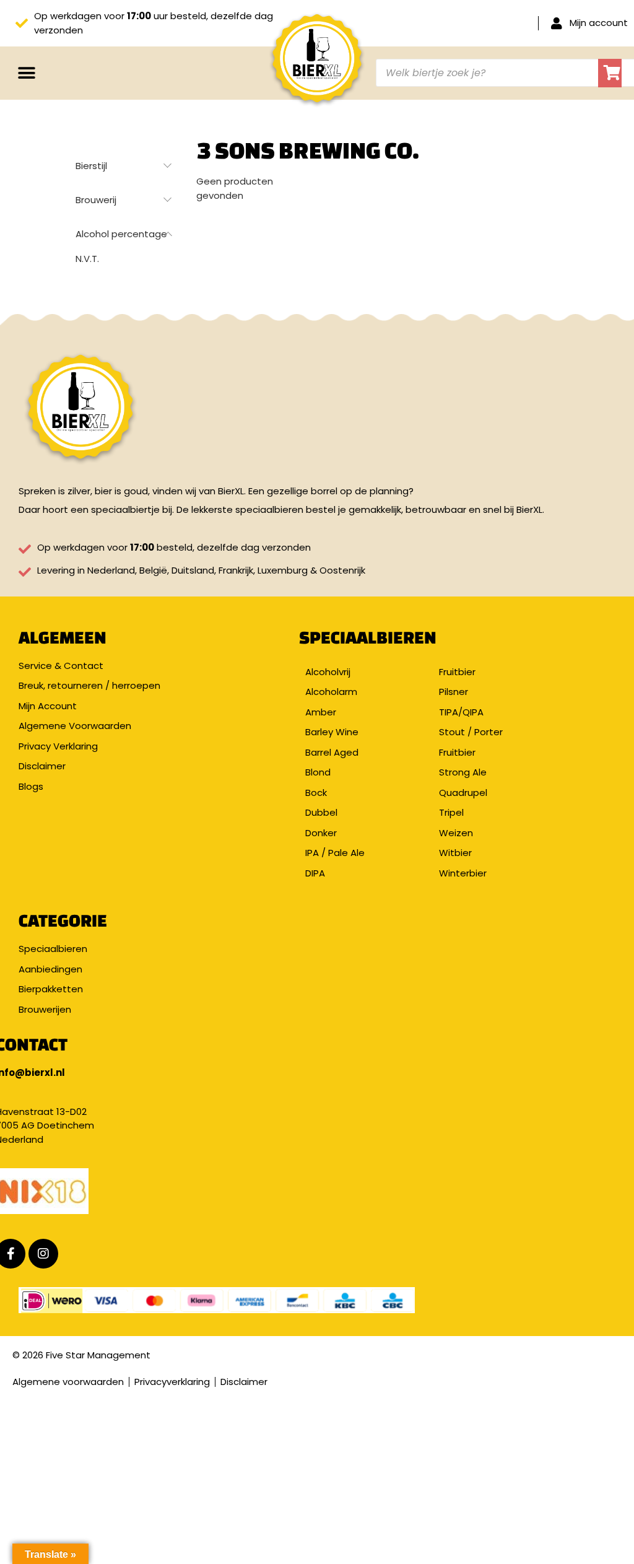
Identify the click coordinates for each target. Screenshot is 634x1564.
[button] (26, 73)
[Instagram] (43, 1254)
